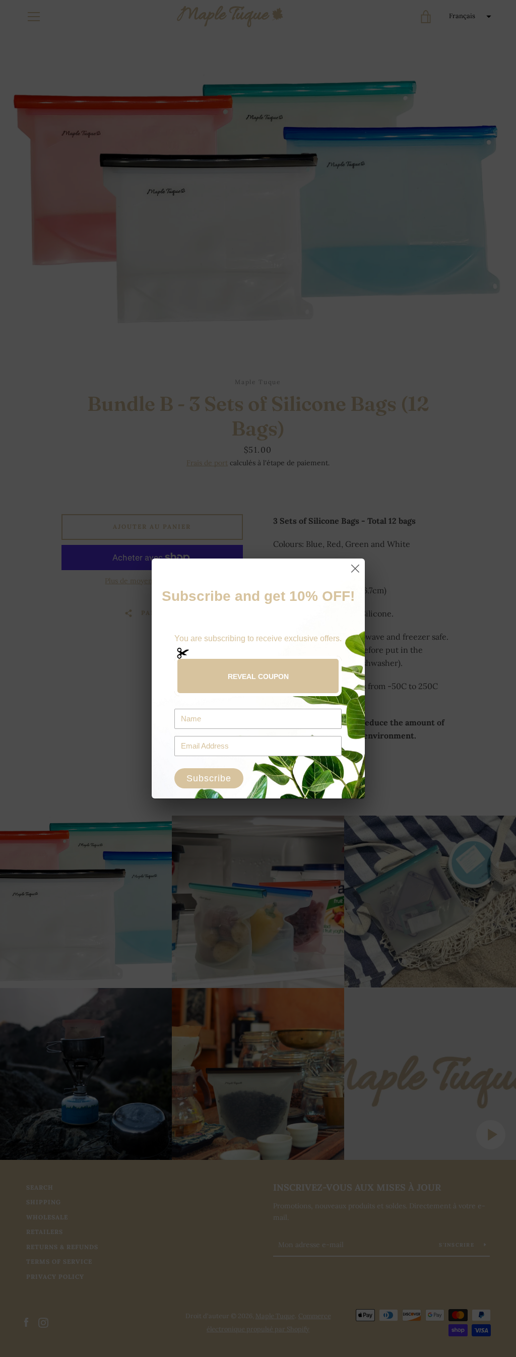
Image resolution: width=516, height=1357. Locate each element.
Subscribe (208, 778)
